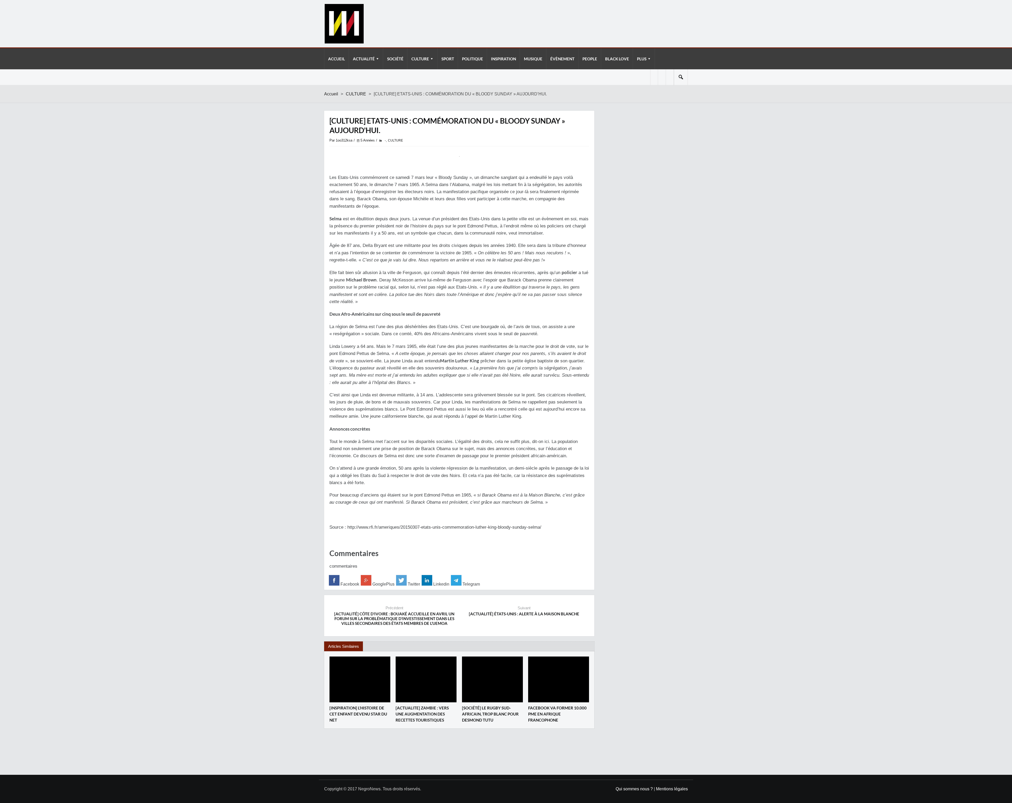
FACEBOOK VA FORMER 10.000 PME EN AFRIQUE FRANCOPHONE (557, 713)
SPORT (447, 58)
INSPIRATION (503, 58)
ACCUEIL (336, 58)
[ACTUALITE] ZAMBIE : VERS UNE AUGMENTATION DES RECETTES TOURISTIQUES (422, 713)
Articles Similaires (343, 646)
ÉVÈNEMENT (562, 58)
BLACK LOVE (617, 58)
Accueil (331, 94)
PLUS (641, 58)
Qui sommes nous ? (634, 789)
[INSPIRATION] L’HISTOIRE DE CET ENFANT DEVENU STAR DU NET (358, 713)
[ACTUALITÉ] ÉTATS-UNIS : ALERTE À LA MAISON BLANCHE (524, 613)
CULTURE (420, 58)
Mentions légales (672, 789)
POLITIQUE (472, 58)
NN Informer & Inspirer (344, 23)
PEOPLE (589, 58)
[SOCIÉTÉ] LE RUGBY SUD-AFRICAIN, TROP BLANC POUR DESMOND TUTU (490, 713)
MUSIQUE (533, 58)
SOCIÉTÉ (395, 58)
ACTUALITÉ (364, 58)
